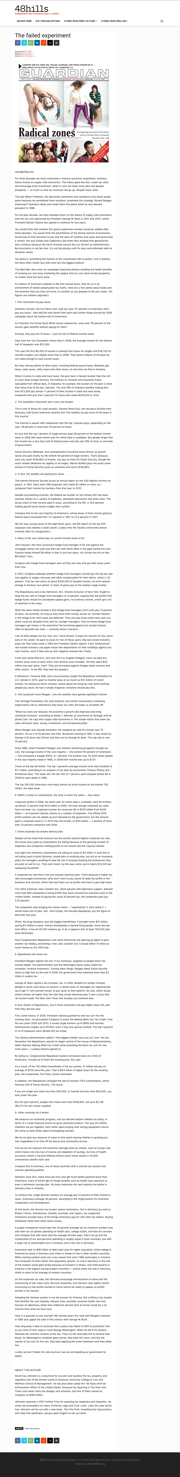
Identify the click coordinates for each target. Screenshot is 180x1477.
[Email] (50, 43)
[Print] (56, 43)
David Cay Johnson (26, 53)
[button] (161, 21)
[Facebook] (18, 43)
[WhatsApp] (30, 43)
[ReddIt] (43, 43)
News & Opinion (26, 55)
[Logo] (37, 9)
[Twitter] (24, 43)
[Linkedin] (37, 43)
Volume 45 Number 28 (27, 56)
